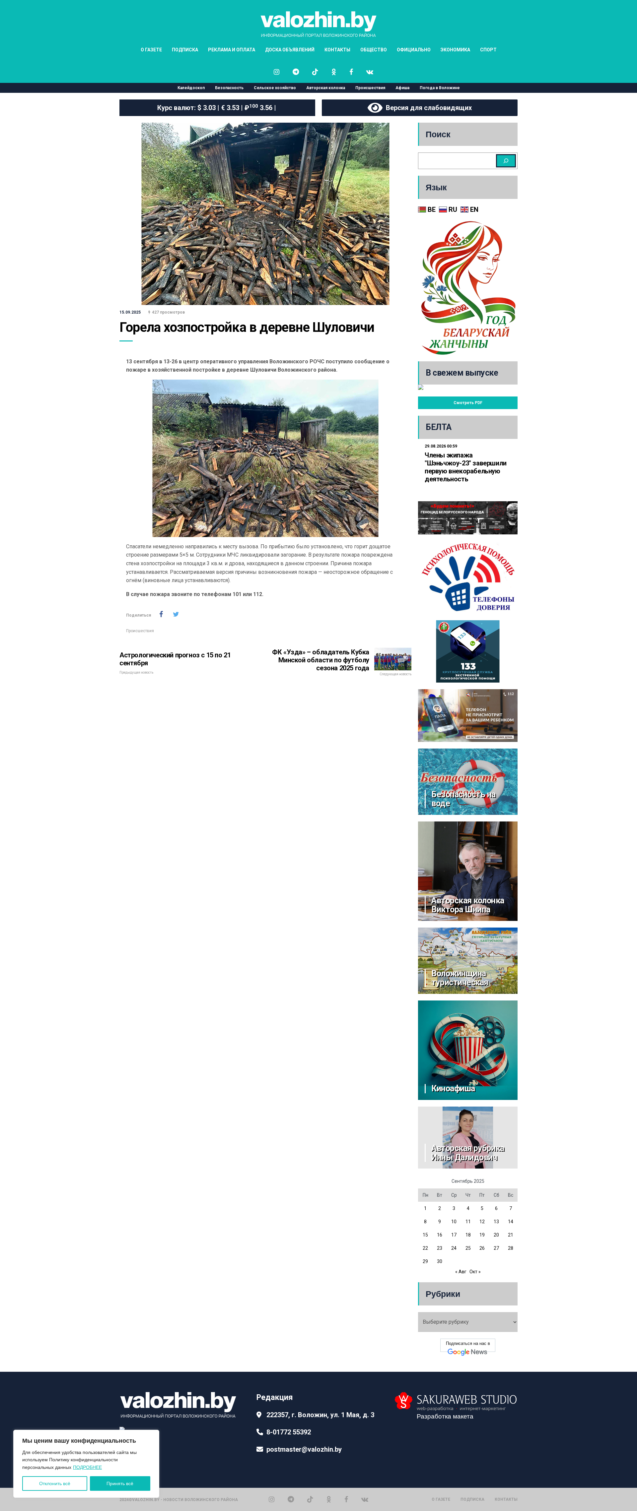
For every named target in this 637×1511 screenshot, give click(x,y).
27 (496, 1248)
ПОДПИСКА (185, 49)
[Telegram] (291, 1499)
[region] (86, 1464)
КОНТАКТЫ (337, 49)
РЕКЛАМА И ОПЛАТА (231, 49)
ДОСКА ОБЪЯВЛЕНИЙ (290, 49)
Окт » (475, 1271)
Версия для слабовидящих (427, 108)
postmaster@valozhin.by (304, 1449)
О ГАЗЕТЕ (151, 49)
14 (510, 1221)
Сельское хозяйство (275, 88)
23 (439, 1248)
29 (425, 1261)
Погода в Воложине (440, 88)
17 (454, 1235)
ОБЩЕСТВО (373, 49)
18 (468, 1235)
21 (510, 1235)
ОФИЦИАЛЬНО (414, 49)
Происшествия (370, 88)
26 (482, 1248)
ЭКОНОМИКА (455, 49)
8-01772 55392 (288, 1432)
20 (496, 1235)
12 (482, 1221)
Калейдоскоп (191, 88)
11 (468, 1221)
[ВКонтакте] (364, 1499)
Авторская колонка (325, 88)
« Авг (460, 1271)
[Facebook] (346, 1499)
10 (454, 1221)
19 (482, 1235)
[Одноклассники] (328, 1499)
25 (468, 1248)
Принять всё (119, 1483)
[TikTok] (310, 1499)
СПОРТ (488, 49)
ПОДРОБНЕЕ (87, 1467)
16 (439, 1235)
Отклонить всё (54, 1483)
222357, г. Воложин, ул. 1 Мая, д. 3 (320, 1415)
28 (510, 1248)
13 (496, 1221)
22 (425, 1248)
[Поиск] (506, 160)
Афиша (402, 88)
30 (439, 1261)
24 (454, 1248)
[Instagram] (271, 1499)
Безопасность (229, 88)
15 (425, 1235)
